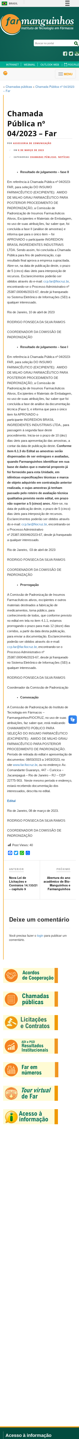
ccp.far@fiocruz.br (56, 281)
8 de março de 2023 (31, 150)
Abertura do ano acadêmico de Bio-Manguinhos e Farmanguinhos (57, 883)
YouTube (77, 54)
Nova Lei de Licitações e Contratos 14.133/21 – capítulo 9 (23, 883)
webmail (29, 64)
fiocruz (73, 64)
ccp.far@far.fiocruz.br (22, 647)
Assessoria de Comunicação (32, 143)
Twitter (71, 54)
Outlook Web (49, 64)
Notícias (64, 157)
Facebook (65, 54)
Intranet (12, 64)
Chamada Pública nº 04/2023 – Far (32, 123)
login (40, 935)
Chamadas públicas (43, 157)
